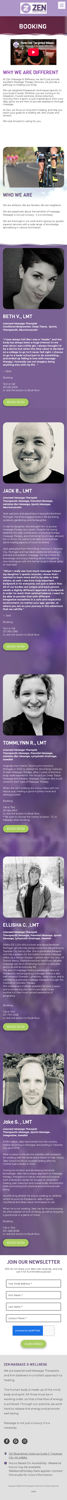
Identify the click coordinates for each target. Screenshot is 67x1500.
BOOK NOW (16, 402)
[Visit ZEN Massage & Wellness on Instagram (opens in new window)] (24, 1441)
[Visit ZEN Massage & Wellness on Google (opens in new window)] (16, 1441)
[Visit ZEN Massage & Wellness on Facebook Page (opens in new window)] (7, 1441)
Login (33, 1491)
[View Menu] (61, 5)
